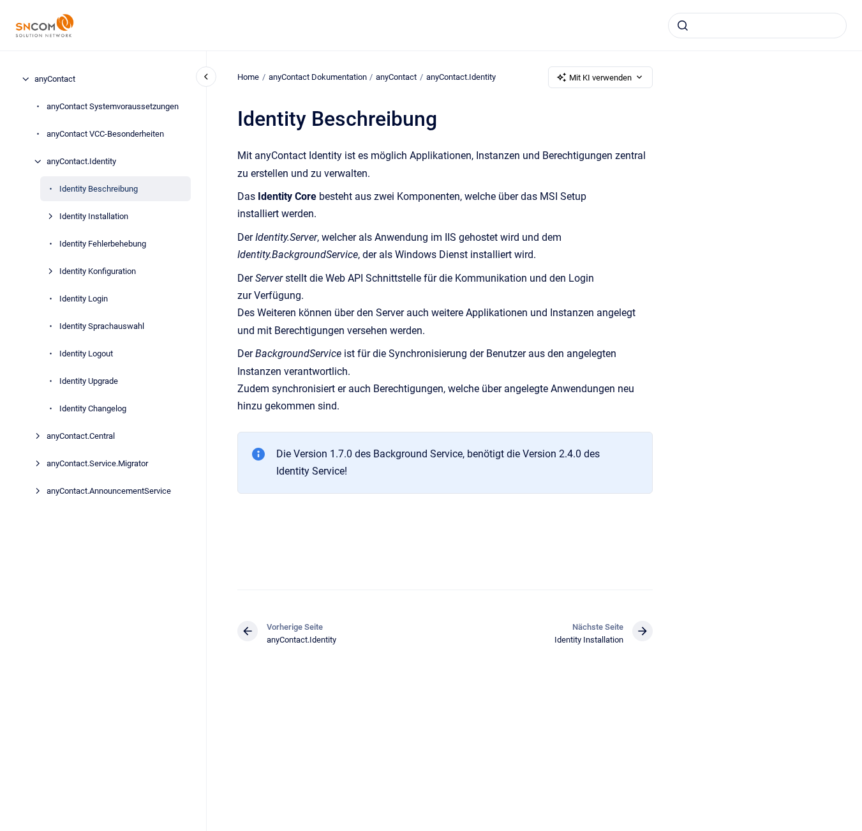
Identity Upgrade (88, 381)
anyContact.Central (81, 436)
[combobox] (757, 25)
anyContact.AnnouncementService (109, 491)
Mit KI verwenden (600, 77)
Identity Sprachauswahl (101, 326)
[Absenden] (683, 25)
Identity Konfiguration (97, 271)
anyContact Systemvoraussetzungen (113, 106)
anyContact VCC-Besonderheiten (105, 134)
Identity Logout (86, 353)
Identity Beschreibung (98, 189)
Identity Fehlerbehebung (102, 243)
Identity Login (83, 298)
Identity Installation (93, 216)
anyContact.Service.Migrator (97, 463)
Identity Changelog (92, 408)
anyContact (54, 79)
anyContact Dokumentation (318, 77)
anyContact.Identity (81, 161)
